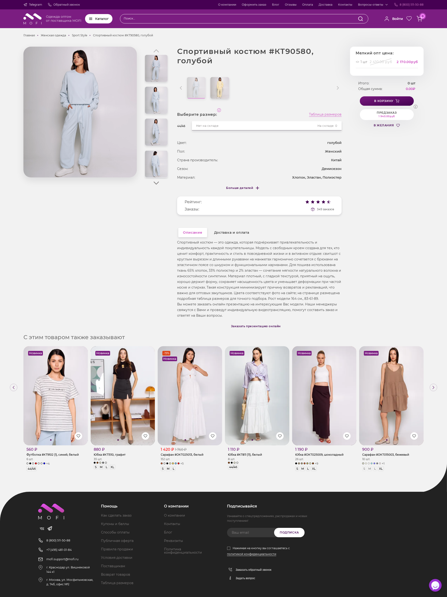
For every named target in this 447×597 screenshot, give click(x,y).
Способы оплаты (115, 532)
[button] (156, 183)
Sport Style (79, 35)
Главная (29, 35)
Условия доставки (116, 558)
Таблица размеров (325, 114)
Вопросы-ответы (370, 4)
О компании (227, 4)
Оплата (307, 4)
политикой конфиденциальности (251, 554)
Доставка (325, 4)
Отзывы (291, 4)
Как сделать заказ (116, 515)
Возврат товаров (115, 574)
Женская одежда (53, 35)
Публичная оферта (117, 541)
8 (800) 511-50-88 (412, 4)
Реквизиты (173, 541)
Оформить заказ (254, 4)
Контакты (345, 4)
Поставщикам (113, 566)
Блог (275, 4)
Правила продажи (117, 549)
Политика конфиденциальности (183, 551)
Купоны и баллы (115, 524)
